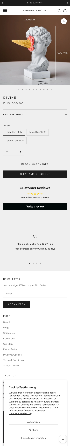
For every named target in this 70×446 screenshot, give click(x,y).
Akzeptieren (33, 421)
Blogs (6, 327)
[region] (35, 246)
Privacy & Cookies (12, 354)
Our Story (8, 343)
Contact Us (9, 332)
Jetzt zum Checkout (35, 174)
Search (6, 322)
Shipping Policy (11, 365)
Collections (9, 338)
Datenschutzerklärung (20, 413)
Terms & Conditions (13, 360)
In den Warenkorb (35, 164)
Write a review (35, 206)
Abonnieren (17, 304)
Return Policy (10, 349)
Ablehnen (33, 429)
